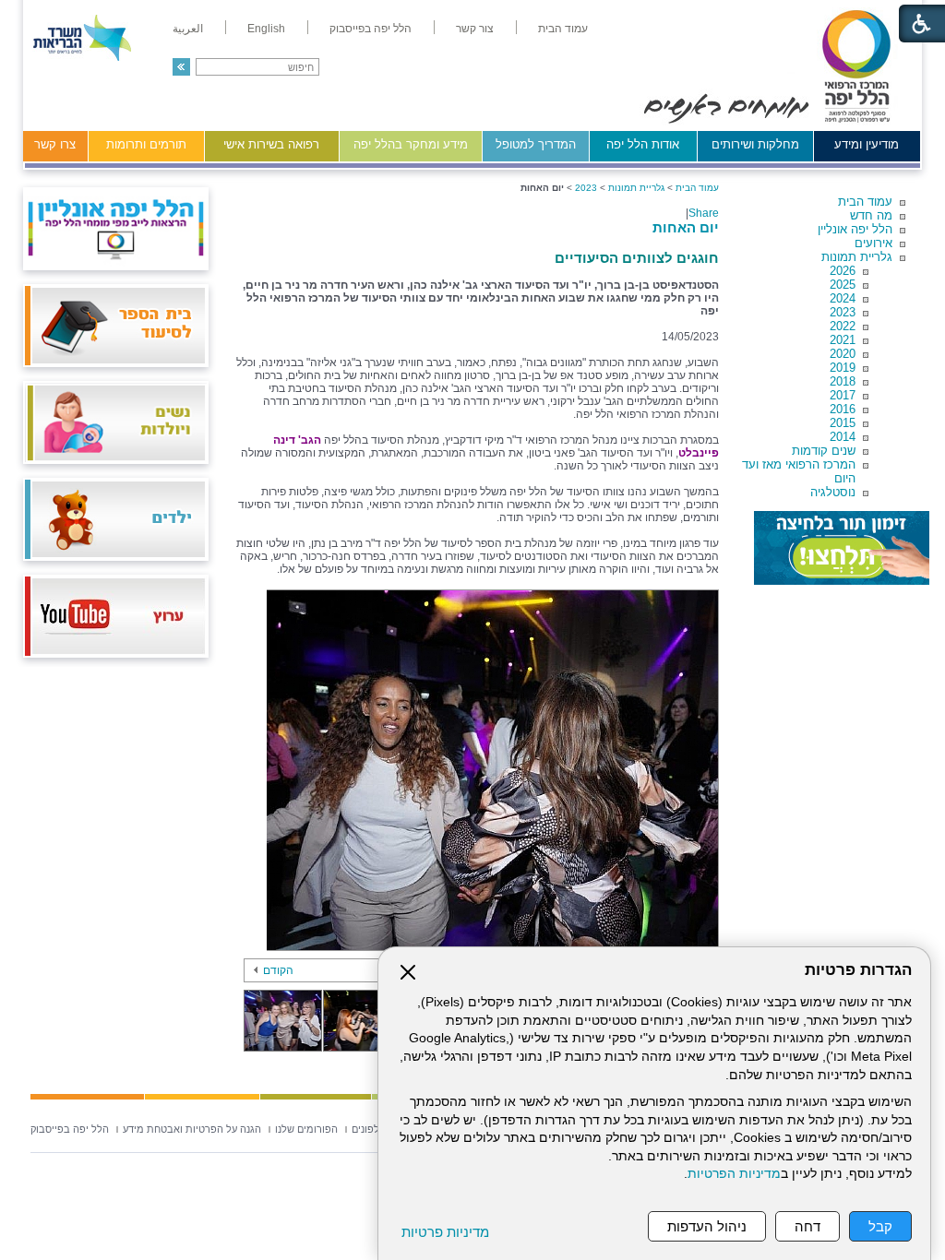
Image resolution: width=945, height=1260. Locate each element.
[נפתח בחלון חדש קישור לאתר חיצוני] (841, 548)
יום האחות (685, 227)
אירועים (873, 243)
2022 (842, 326)
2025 (842, 284)
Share (703, 213)
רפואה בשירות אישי (271, 144)
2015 (842, 423)
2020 (842, 354)
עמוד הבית (865, 201)
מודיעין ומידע (866, 144)
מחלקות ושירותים (755, 144)
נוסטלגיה (832, 492)
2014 (842, 437)
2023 (842, 312)
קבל (880, 1226)
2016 (842, 409)
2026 (842, 271)
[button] (181, 67)
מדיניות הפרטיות (734, 1174)
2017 (842, 395)
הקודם (278, 970)
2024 (842, 298)
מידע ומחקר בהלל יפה (410, 144)
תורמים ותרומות (146, 144)
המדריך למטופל (536, 144)
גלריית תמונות (856, 257)
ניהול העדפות (707, 1226)
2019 (842, 367)
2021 (842, 340)
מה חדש (871, 215)
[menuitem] (563, 28)
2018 (842, 381)
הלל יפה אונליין (855, 229)
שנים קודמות (823, 451)
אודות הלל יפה (642, 144)
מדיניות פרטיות (445, 1232)
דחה (807, 1226)
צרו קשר (55, 144)
